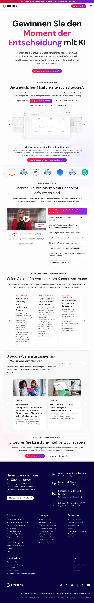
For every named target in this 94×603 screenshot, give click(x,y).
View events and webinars (72, 364)
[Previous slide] (9, 123)
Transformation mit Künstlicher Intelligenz (45, 160)
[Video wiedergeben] (26, 219)
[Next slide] (84, 123)
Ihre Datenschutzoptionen (64, 593)
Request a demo (33, 456)
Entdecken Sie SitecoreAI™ (47, 71)
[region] (47, 131)
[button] (26, 219)
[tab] (22, 101)
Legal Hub (42, 593)
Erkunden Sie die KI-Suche (19, 498)
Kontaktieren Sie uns (56, 456)
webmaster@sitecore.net (82, 593)
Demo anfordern (79, 6)
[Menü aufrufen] (91, 6)
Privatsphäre (50, 593)
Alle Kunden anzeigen (58, 262)
